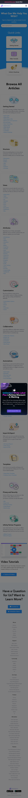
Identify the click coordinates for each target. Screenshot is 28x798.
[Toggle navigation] (26, 6)
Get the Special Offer (13, 411)
